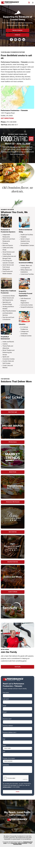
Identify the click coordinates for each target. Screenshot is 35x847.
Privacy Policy (14, 843)
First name (6, 692)
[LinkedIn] (23, 39)
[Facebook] (11, 39)
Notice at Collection (22, 843)
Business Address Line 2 (9, 732)
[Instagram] (15, 39)
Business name (7, 719)
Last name (6, 699)
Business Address (8, 725)
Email (4, 705)
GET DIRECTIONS (7, 118)
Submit (17, 791)
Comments (6, 765)
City (4, 739)
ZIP (4, 751)
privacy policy (7, 787)
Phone (5, 712)
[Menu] (33, 2)
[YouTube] (19, 39)
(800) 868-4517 (13, 125)
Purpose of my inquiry (9, 758)
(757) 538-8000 (11, 122)
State (4, 745)
